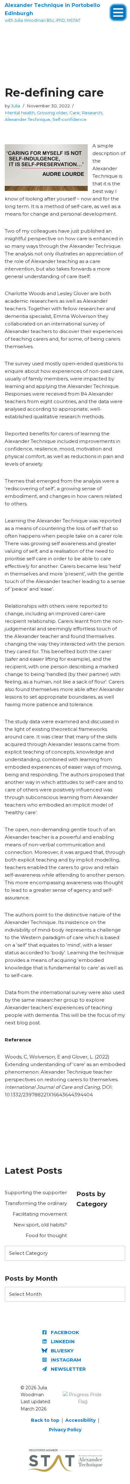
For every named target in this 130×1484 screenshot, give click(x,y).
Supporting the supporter (36, 1192)
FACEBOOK (65, 1332)
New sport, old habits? (40, 1225)
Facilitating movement (40, 1214)
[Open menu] (118, 9)
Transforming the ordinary (36, 1203)
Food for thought (46, 1235)
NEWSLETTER (68, 1369)
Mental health (20, 112)
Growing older (52, 112)
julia (15, 105)
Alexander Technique (27, 119)
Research (92, 112)
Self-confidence (69, 119)
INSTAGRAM (66, 1360)
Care (74, 112)
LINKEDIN (63, 1341)
